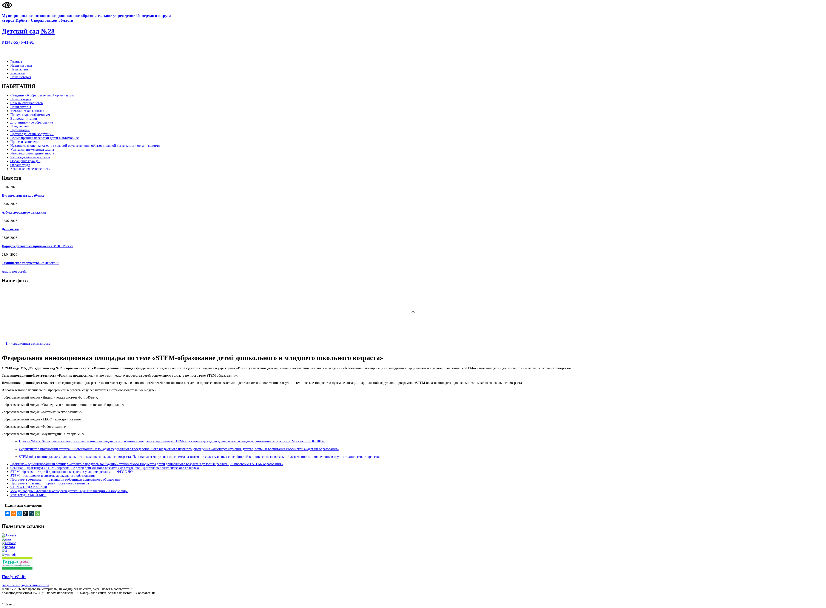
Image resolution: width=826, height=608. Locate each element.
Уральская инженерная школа (32, 149)
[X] (25, 513)
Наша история (20, 77)
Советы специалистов (26, 103)
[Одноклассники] (13, 513)
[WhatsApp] (37, 513)
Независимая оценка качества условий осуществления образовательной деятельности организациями (86, 145)
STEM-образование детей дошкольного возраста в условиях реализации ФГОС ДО (71, 472)
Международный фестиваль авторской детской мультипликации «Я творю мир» (69, 491)
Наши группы (20, 107)
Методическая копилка (27, 111)
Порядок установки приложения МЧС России (37, 246)
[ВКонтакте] (7, 513)
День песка (10, 229)
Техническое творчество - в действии (30, 263)
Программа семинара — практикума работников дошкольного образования (65, 479)
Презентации (20, 130)
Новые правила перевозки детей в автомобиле (44, 138)
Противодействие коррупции (32, 134)
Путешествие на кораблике (23, 195)
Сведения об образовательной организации (42, 95)
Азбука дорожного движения (24, 212)
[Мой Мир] (19, 513)
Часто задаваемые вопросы (30, 157)
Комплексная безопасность (30, 169)
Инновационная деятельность (32, 153)
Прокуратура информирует (30, 114)
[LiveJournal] (31, 513)
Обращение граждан (25, 161)
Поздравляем (19, 126)
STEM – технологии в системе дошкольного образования (52, 475)
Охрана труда (20, 165)
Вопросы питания (23, 118)
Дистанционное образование (31, 122)
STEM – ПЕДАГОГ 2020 (28, 487)
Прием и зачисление (25, 142)
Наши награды (21, 65)
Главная (16, 61)
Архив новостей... (15, 271)
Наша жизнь (19, 69)
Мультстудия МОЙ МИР (28, 495)
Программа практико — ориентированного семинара (49, 483)
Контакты (17, 73)
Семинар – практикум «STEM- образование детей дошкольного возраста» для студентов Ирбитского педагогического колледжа (104, 468)
